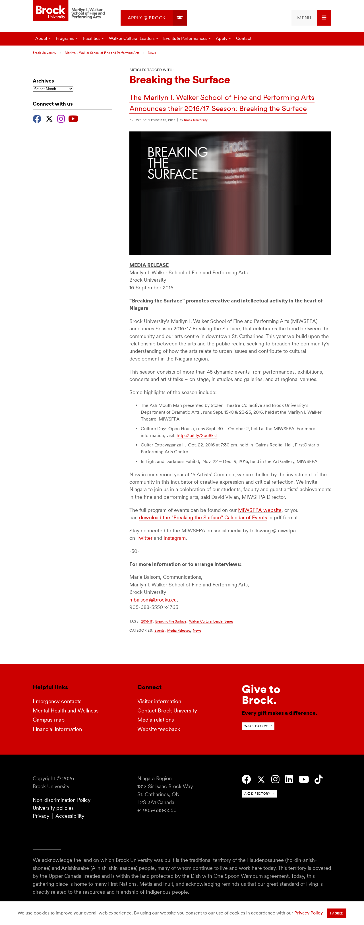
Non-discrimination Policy (61, 800)
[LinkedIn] (289, 779)
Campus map (49, 719)
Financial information (57, 729)
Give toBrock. (261, 694)
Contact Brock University (167, 710)
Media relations (155, 719)
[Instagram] (61, 118)
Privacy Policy (308, 913)
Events (159, 630)
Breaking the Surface (170, 621)
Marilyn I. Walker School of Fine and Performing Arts (102, 53)
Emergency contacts (57, 701)
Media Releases (178, 630)
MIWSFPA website (260, 510)
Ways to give (256, 726)
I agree (336, 913)
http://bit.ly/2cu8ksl (197, 435)
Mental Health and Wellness (66, 710)
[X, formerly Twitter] (49, 118)
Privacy (41, 816)
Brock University (44, 53)
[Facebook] (37, 118)
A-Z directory (257, 794)
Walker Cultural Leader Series (211, 621)
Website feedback (158, 729)
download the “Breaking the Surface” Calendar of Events (203, 517)
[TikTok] (319, 779)
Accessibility (69, 816)
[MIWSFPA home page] (70, 11)
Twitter (144, 538)
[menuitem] (154, 18)
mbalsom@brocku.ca (153, 600)
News (152, 53)
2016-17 (146, 621)
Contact (243, 38)
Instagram (175, 538)
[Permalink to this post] (230, 253)
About (41, 38)
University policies (53, 808)
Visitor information (159, 701)
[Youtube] (73, 118)
